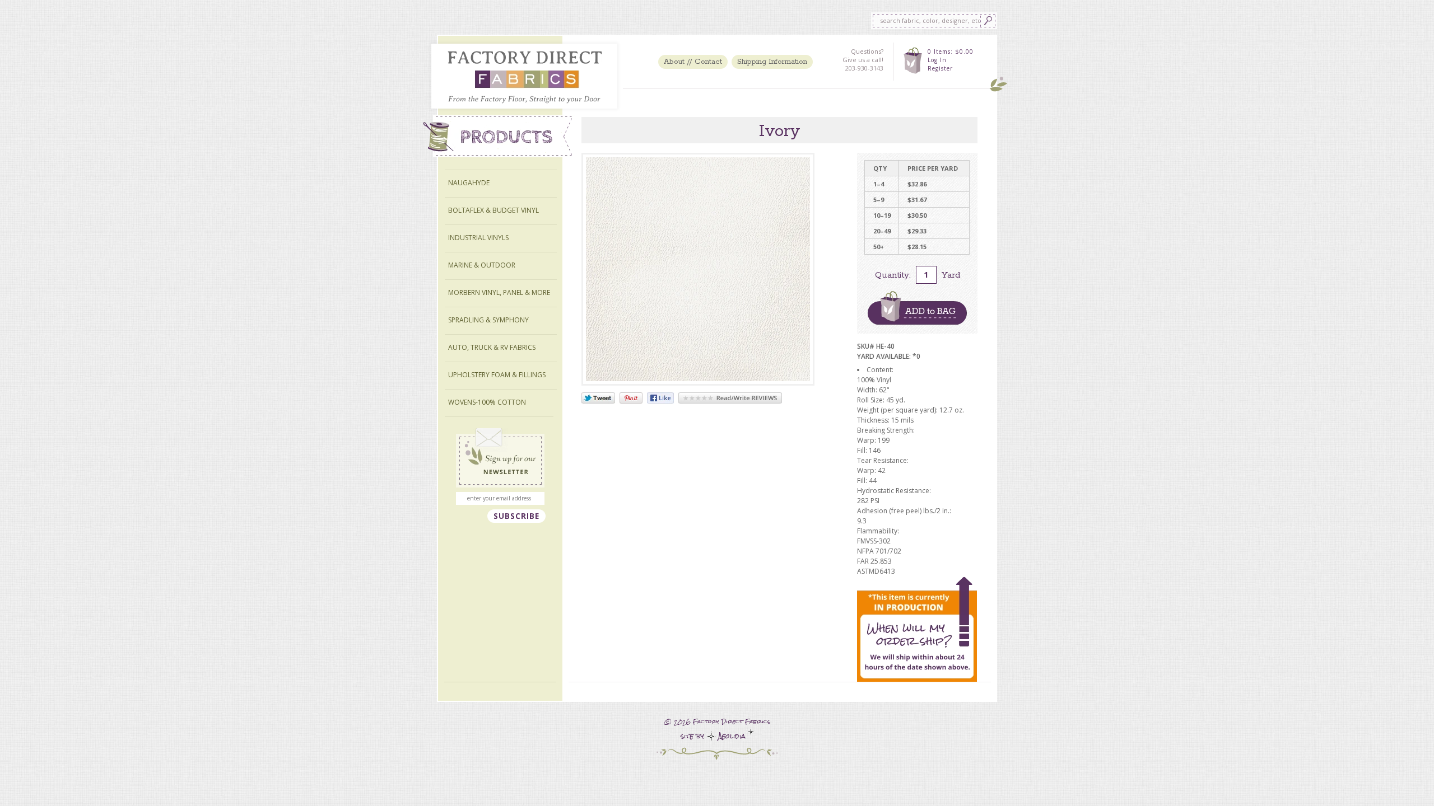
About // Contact (693, 62)
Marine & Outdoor (481, 265)
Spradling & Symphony (488, 320)
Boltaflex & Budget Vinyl (493, 210)
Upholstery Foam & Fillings (497, 374)
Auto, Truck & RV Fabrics (492, 347)
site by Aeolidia (714, 736)
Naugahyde (469, 183)
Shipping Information (772, 62)
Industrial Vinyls (478, 237)
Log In (937, 60)
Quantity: (893, 275)
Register (940, 68)
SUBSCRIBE (516, 516)
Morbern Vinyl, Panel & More (499, 292)
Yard (951, 275)
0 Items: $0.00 (951, 51)
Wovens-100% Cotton (487, 402)
